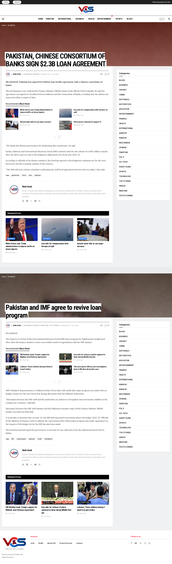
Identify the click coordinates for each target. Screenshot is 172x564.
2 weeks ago (25, 115)
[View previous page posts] (55, 137)
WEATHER (123, 191)
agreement (15, 175)
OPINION (122, 148)
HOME (40, 19)
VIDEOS (122, 186)
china (24, 175)
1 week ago (25, 360)
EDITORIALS (124, 99)
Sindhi (17, 2)
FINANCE (36, 74)
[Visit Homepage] (86, 10)
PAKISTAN (50, 19)
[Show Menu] (3, 19)
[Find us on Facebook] (131, 543)
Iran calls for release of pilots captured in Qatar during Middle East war (56, 510)
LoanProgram (21, 439)
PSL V (121, 157)
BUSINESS (80, 19)
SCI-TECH (123, 162)
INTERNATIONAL (64, 19)
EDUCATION (124, 109)
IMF (12, 439)
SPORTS (119, 19)
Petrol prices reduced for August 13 (87, 122)
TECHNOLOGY (125, 176)
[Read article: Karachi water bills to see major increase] (12, 125)
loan (30, 175)
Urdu (6, 2)
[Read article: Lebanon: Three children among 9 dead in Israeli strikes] (12, 370)
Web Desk (17, 74)
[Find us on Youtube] (136, 543)
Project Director (65, 543)
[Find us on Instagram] (145, 543)
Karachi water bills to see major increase (35, 122)
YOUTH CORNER (126, 196)
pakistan (38, 175)
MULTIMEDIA (124, 143)
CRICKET (123, 90)
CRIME (122, 95)
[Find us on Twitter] (140, 543)
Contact (79, 543)
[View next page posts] (59, 137)
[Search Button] (169, 19)
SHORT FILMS (125, 167)
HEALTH (91, 19)
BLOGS (129, 19)
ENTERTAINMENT (104, 19)
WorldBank (48, 439)
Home (4, 25)
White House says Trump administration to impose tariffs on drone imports (20, 246)
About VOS (51, 543)
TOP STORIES (125, 181)
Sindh (40, 439)
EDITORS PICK (125, 104)
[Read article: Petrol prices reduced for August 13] (65, 125)
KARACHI (123, 133)
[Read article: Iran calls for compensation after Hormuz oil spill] (65, 113)
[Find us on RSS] (149, 543)
